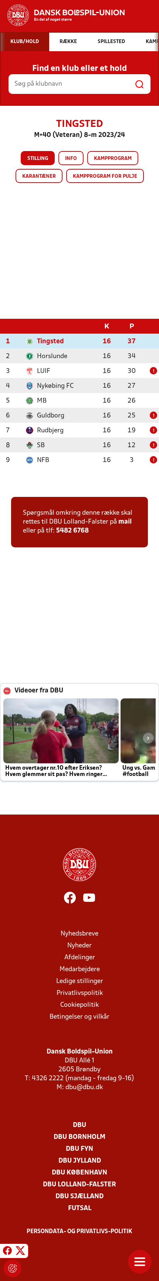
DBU (79, 1125)
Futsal (79, 1208)
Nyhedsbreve (79, 934)
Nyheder (79, 946)
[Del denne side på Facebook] (7, 1252)
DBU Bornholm (79, 1137)
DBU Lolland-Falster (79, 1185)
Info (71, 158)
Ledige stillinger (79, 981)
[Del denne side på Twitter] (20, 1252)
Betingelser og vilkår (79, 1017)
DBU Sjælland (79, 1196)
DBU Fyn (79, 1149)
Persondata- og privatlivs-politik (79, 1231)
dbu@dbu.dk (84, 1087)
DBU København (79, 1173)
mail (125, 522)
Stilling (37, 158)
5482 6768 (72, 531)
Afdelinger (79, 957)
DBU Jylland (79, 1161)
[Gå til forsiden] (62, 15)
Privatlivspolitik (80, 993)
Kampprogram (113, 158)
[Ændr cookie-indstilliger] (12, 1268)
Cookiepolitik (79, 1005)
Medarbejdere (80, 969)
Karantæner (39, 176)
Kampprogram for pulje (105, 176)
